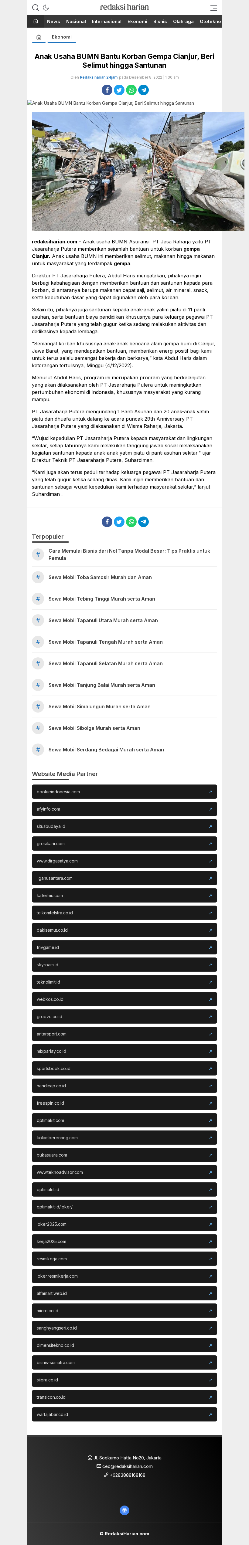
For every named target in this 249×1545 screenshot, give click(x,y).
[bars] (212, 7)
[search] (35, 7)
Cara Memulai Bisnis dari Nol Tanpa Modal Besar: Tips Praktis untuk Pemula (129, 554)
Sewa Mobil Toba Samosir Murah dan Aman (100, 577)
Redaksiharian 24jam (99, 77)
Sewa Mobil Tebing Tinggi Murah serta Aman (102, 599)
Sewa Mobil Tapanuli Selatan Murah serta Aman (106, 663)
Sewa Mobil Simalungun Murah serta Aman (100, 706)
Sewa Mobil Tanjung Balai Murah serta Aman (102, 685)
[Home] (35, 21)
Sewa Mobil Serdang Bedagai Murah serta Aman (106, 750)
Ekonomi (62, 37)
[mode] (45, 7)
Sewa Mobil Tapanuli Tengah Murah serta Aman (106, 642)
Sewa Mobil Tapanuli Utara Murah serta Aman (103, 620)
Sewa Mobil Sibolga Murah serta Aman (94, 728)
